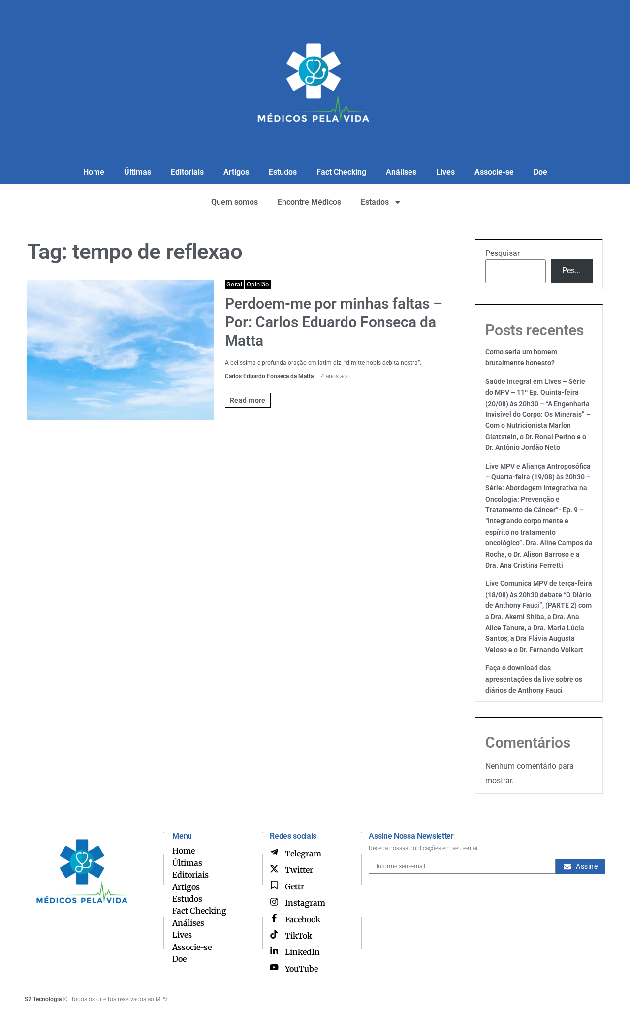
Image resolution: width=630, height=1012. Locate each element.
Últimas (137, 172)
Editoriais (187, 172)
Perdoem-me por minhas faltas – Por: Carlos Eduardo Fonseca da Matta (333, 322)
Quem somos (234, 202)
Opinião (258, 284)
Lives (445, 172)
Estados (375, 202)
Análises (401, 172)
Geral (234, 284)
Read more (248, 400)
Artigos (236, 172)
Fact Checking (341, 172)
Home (93, 172)
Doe (540, 172)
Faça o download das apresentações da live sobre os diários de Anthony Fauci (533, 679)
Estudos (283, 172)
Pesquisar (502, 253)
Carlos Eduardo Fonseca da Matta (269, 376)
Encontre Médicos (309, 202)
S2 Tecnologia (43, 999)
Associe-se (494, 172)
